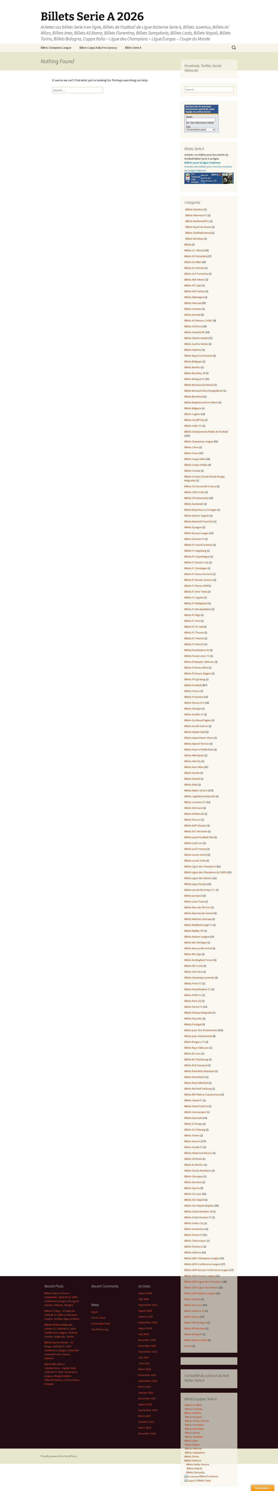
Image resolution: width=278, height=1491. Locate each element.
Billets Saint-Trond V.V (196, 1106)
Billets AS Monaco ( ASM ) (198, 320)
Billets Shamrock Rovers (198, 1153)
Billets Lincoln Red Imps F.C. (199, 890)
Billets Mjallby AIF (194, 930)
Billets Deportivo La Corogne (200, 509)
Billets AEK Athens (194, 279)
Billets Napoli (192, 1444)
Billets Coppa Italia (194, 459)
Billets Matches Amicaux (197, 919)
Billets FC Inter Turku (195, 591)
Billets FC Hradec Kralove (198, 580)
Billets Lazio (191, 1440)
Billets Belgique (193, 361)
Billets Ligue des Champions (200, 866)
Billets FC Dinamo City (196, 562)
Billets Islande (192, 778)
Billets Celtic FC (193, 425)
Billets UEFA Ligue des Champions (203, 1281)
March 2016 (144, 1427)
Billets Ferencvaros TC (197, 656)
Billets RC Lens (192, 1053)
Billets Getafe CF (193, 714)
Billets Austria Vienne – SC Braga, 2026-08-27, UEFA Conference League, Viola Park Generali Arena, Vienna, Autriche (61, 1350)
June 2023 (144, 1363)
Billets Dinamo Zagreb (196, 515)
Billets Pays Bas (193, 1018)
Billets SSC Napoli (194, 1199)
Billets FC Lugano (193, 597)
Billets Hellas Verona (197, 1464)
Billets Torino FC (193, 1235)
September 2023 (147, 1351)
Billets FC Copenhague (197, 556)
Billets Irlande (192, 773)
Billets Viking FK (193, 1334)
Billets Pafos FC (193, 983)
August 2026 (145, 1293)
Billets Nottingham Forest (198, 960)
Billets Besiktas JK (194, 373)
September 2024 (147, 1322)
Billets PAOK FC (193, 995)
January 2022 (145, 1392)
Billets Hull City (192, 761)
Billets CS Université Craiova (200, 486)
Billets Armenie (192, 308)
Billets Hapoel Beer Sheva (199, 737)
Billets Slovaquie (193, 1176)
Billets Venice (192, 1316)
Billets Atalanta (192, 1413)
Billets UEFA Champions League (201, 1258)
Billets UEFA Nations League (199, 1293)
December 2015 (147, 1433)
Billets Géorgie (192, 708)
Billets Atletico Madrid (196, 338)
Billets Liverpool (193, 895)
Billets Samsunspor (195, 1112)
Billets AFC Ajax (192, 285)
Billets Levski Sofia (195, 860)
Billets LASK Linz (193, 843)
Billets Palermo (193, 1448)
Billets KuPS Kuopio (195, 825)
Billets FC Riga (192, 615)
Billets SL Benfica (194, 1164)
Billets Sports (192, 1188)
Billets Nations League (196, 936)
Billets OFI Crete (193, 966)
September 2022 (147, 1381)
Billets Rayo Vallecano (196, 1047)
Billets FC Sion (192, 621)
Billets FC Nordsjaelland (197, 609)
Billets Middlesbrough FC (198, 925)
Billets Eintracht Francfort (198, 521)
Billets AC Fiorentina (195, 256)
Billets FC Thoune (194, 632)
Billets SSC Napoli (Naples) (199, 1205)
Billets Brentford (193, 396)
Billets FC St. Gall (193, 626)
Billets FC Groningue (195, 568)
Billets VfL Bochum (194, 1328)
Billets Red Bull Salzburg (198, 1088)
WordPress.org (100, 1329)
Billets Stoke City (194, 1223)
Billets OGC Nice (193, 971)
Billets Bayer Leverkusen (198, 355)
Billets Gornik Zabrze (196, 726)
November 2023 (147, 1345)
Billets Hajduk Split (194, 732)
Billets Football (192, 685)
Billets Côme (191, 447)
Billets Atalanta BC (194, 332)
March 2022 (144, 1386)
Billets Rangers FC (194, 1042)
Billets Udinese (192, 1252)
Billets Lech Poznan (195, 849)
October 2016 (146, 1421)
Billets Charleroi (193, 209)
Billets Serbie (192, 1135)
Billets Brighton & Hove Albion (201, 402)
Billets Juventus (193, 1436)
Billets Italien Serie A (195, 790)
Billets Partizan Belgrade (198, 1012)
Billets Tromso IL (193, 1246)
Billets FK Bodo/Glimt (196, 667)
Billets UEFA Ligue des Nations (201, 1287)
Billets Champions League (56, 47)
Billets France (192, 691)
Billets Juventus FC (195, 802)
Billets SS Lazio (192, 1194)
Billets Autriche (192, 349)
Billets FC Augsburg (195, 550)
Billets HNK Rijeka (194, 755)
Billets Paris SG (192, 1001)
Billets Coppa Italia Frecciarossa (98, 47)
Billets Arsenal (192, 314)
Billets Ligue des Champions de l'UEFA (205, 872)
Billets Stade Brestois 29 (198, 1211)
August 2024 (145, 1328)
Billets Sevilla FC (193, 1147)
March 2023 (144, 1369)
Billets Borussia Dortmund (199, 385)
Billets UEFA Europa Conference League (206, 1270)
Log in (94, 1311)
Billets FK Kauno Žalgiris (197, 673)
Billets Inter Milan (193, 767)
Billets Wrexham (193, 238)
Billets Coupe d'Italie (195, 465)
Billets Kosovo (192, 819)
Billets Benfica (192, 367)
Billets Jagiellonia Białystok (199, 796)
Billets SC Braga (193, 1123)
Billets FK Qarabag (194, 679)
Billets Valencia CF (194, 1311)
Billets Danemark (193, 504)
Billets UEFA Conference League (202, 1264)
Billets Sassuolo (193, 1118)
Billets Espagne (193, 527)
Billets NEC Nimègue (195, 942)
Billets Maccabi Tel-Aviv (197, 907)
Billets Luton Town (194, 901)
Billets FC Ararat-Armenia (198, 544)
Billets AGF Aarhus (194, 291)
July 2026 (143, 1299)
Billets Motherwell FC (196, 221)
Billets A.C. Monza (194, 250)
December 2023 (147, 1340)
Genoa (188, 1346)
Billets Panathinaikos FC (197, 989)
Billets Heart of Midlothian (198, 749)
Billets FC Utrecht (194, 644)
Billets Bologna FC (194, 379)
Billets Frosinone (193, 697)
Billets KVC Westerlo (195, 831)
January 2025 (145, 1316)
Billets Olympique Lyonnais (199, 977)
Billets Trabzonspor (195, 1240)
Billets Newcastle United (198, 948)
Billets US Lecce (193, 1305)
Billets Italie (190, 784)
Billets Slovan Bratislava (197, 1170)
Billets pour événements (198, 1036)
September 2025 (147, 1305)
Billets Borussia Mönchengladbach (203, 390)
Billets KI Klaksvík (194, 813)
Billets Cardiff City (194, 420)
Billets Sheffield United (197, 232)
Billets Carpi (204, 1480)
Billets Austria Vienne (196, 344)
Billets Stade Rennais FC (198, 1217)
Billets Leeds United (195, 854)
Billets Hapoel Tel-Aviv (196, 743)
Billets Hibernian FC (195, 215)
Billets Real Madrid (194, 1077)
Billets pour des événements (200, 1030)
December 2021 (147, 1398)
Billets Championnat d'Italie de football (206, 431)
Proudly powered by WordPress (59, 1456)
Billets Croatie (192, 470)
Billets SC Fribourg (194, 1129)
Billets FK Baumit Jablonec (199, 661)
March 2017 (144, 1416)
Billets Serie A (133, 47)
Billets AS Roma (193, 326)
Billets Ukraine (192, 1299)
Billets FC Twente (194, 638)
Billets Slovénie (193, 1182)
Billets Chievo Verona (196, 1421)
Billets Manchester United (198, 913)
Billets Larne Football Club (199, 837)
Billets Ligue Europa (195, 884)
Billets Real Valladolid (196, 1082)
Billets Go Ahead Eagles (197, 720)
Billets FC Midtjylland (195, 603)
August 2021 (145, 1404)
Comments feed (100, 1323)
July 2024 (143, 1334)
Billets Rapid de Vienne (197, 227)
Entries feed (98, 1317)
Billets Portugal (193, 1024)
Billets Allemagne (194, 297)
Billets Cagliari (192, 414)
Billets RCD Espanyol (195, 1065)
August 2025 (145, 1310)
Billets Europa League (196, 533)
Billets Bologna (193, 1417)
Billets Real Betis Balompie (199, 1071)
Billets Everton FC (194, 539)
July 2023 (143, 1357)
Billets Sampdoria (194, 1452)
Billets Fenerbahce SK (196, 650)
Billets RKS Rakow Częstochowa (202, 1094)
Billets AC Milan (192, 262)
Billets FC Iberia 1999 (196, 585)
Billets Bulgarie (192, 408)
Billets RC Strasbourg (196, 1059)
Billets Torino (191, 1456)
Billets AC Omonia (194, 268)
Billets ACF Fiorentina (196, 273)
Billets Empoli (194, 1468)
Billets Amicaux (192, 303)
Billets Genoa (192, 1432)
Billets (187, 244)
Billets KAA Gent (193, 808)
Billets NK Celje (192, 954)
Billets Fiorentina (194, 1424)
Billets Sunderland (194, 1229)
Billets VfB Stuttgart (195, 1322)
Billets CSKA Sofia (194, 492)
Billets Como (191, 453)
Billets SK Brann (193, 1159)
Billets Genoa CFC (194, 702)
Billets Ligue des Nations (198, 878)
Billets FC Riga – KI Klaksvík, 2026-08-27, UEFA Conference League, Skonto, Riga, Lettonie (61, 1314)
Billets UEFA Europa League (199, 1275)
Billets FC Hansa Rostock (198, 574)
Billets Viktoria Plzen (195, 1340)
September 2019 (147, 1410)
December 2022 (147, 1375)
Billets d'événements (196, 498)
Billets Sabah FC (193, 1100)
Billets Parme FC (193, 1006)
